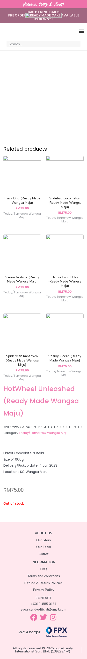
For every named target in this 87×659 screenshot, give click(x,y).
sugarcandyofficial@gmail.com (43, 609)
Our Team (43, 547)
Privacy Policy (43, 590)
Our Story (43, 540)
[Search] (76, 44)
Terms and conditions (43, 576)
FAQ (43, 569)
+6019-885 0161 (44, 604)
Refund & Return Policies (43, 583)
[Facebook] (33, 617)
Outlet (43, 554)
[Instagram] (53, 617)
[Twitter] (43, 617)
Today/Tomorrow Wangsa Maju (43, 433)
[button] (81, 31)
